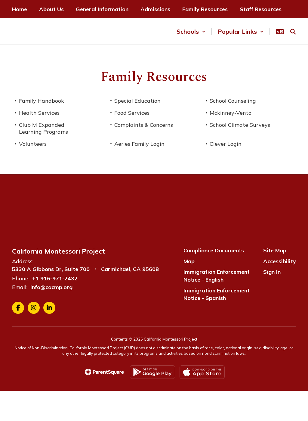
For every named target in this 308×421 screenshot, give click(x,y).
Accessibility (279, 261)
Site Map (274, 250)
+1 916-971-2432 (55, 278)
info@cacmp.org (51, 287)
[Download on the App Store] (202, 372)
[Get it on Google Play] (152, 372)
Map (189, 261)
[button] (191, 31)
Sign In (272, 271)
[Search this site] (293, 32)
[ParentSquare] (104, 371)
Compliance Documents (213, 250)
